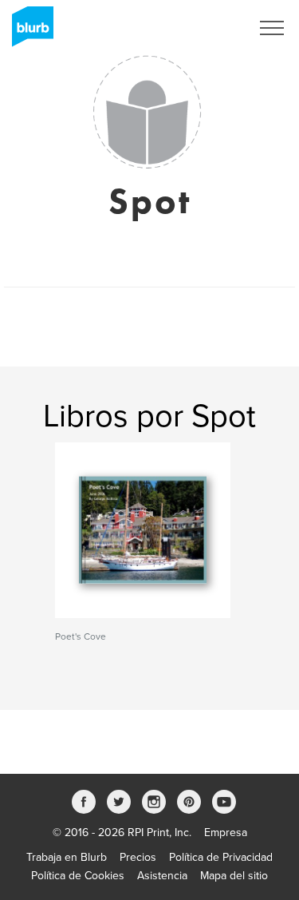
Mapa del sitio (234, 875)
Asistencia (162, 875)
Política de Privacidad (221, 857)
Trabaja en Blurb (66, 857)
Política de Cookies (77, 875)
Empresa (225, 832)
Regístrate (204, 28)
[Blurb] (28, 32)
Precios (138, 857)
